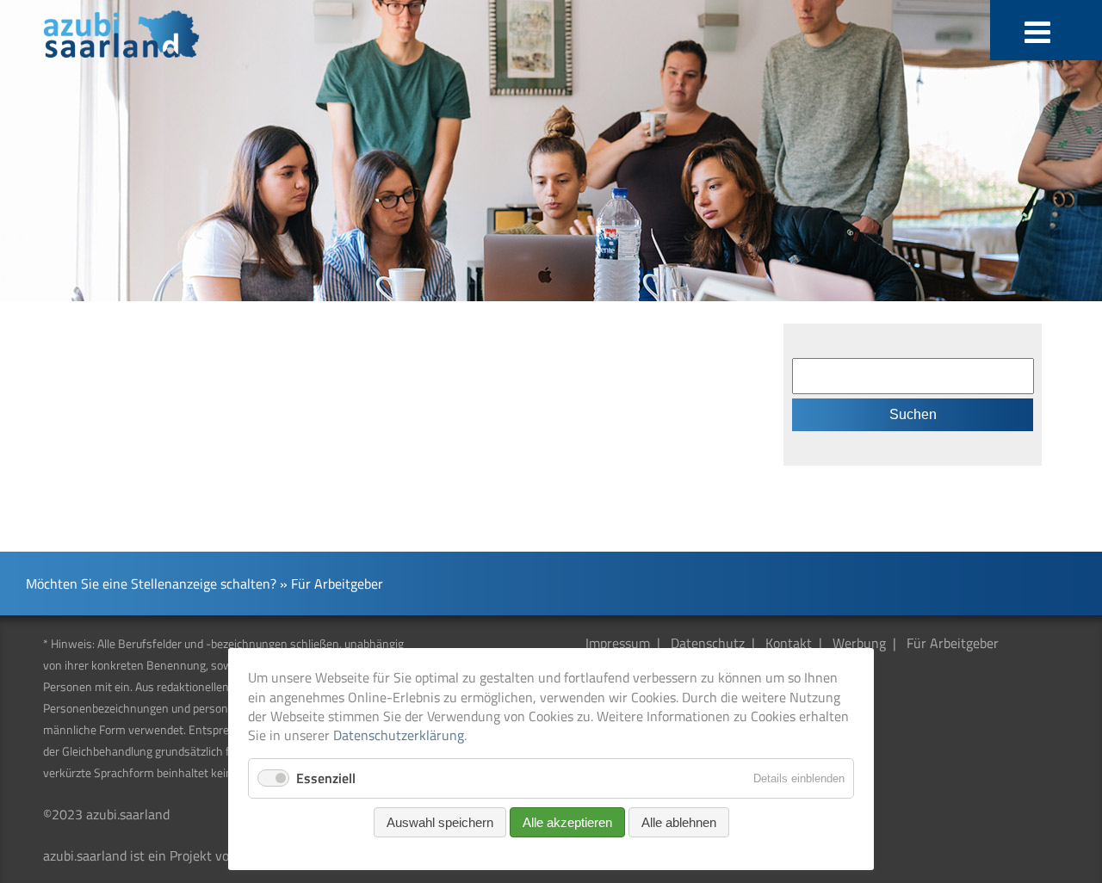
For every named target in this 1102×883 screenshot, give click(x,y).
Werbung (859, 643)
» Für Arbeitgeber (331, 583)
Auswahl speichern (440, 822)
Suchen (913, 414)
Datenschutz (708, 643)
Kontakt (788, 643)
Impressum (617, 643)
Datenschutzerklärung (398, 735)
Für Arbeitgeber (953, 643)
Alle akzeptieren (567, 822)
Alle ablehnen (678, 822)
